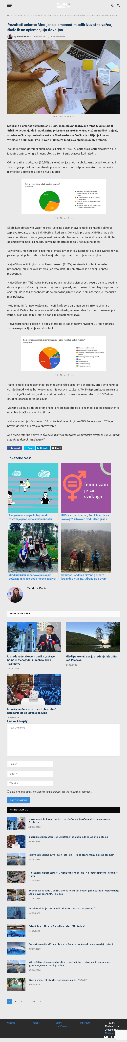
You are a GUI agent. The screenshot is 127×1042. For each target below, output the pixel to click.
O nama (11, 1022)
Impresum (85, 1022)
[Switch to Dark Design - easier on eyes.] (112, 5)
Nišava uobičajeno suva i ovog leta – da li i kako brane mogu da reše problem (71, 855)
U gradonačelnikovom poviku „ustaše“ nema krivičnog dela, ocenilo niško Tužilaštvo (31, 660)
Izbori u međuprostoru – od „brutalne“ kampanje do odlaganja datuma (32, 711)
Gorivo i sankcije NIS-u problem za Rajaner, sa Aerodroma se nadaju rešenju (71, 944)
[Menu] (9, 5)
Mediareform (112, 1033)
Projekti (35, 1022)
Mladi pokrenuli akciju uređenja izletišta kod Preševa (91, 658)
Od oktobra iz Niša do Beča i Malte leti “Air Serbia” (56, 926)
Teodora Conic (24, 36)
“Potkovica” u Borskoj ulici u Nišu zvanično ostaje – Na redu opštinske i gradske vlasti (73, 874)
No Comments (58, 36)
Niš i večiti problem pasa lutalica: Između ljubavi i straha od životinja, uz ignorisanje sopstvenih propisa (69, 964)
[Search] (118, 5)
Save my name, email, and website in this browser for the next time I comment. (51, 791)
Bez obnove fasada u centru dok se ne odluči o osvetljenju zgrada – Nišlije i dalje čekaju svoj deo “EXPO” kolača (73, 892)
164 (34, 1001)
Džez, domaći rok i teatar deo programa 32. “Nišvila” (57, 980)
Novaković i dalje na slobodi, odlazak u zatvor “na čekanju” (61, 908)
